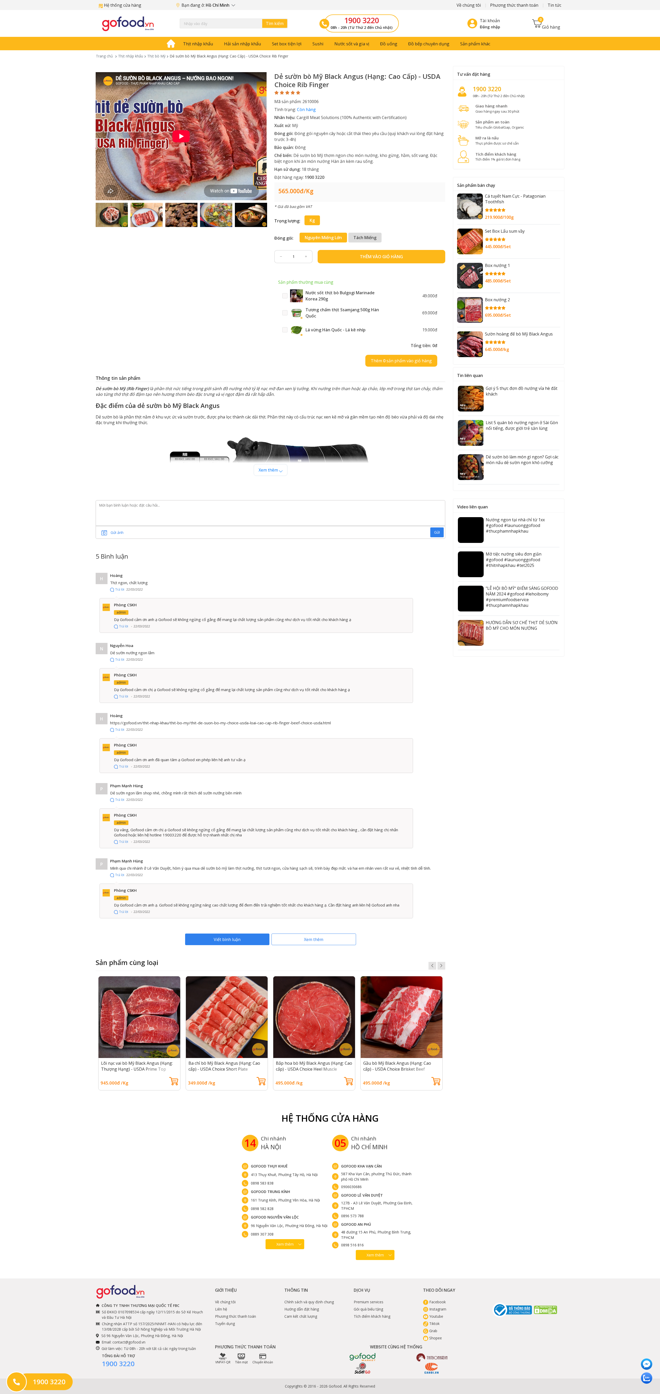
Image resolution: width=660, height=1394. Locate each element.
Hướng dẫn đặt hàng (301, 1309)
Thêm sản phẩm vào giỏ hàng (401, 361)
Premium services (368, 1301)
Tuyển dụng (225, 1323)
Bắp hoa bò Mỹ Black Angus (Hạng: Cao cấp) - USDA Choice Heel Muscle (314, 1066)
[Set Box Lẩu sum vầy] (470, 241)
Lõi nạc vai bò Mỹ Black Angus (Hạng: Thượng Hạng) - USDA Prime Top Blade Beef (137, 1069)
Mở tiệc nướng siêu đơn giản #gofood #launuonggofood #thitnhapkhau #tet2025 (513, 559)
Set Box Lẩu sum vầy (505, 231)
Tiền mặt (241, 1362)
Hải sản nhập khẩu (242, 44)
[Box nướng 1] (470, 276)
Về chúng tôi (469, 5)
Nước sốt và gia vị (351, 44)
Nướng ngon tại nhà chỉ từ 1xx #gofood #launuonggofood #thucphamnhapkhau (515, 525)
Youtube (435, 1316)
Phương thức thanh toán (514, 5)
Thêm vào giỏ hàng (381, 256)
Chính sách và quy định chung (309, 1301)
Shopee (435, 1338)
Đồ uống (388, 44)
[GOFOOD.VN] (128, 23)
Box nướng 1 (497, 265)
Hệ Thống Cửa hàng (330, 1118)
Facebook (437, 1301)
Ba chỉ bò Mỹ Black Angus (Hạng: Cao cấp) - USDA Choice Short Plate (224, 1066)
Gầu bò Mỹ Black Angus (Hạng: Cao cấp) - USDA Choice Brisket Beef (397, 1066)
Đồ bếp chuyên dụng (428, 44)
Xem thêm (313, 939)
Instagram (437, 1309)
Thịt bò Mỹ (156, 56)
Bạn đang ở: (206, 5)
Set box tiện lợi (287, 44)
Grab (432, 1330)
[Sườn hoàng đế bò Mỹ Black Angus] (470, 344)
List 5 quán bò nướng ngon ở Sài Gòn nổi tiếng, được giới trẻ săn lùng (522, 425)
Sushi (318, 44)
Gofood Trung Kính (270, 1191)
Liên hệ (221, 1309)
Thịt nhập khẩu (198, 44)
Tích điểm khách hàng (372, 1316)
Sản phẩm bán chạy (476, 185)
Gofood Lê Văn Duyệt (362, 1195)
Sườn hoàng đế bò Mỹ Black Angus (519, 334)
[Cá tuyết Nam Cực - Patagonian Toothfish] (470, 206)
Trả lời (119, 589)
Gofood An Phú (356, 1224)
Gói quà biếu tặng (368, 1309)
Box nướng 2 (497, 300)
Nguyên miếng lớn (323, 237)
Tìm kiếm (275, 23)
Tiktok (434, 1323)
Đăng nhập (490, 26)
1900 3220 (361, 20)
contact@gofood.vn (128, 1342)
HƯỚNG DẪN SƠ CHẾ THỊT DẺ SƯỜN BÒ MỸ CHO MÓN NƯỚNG (522, 625)
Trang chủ (104, 56)
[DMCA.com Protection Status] (546, 1310)
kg (312, 220)
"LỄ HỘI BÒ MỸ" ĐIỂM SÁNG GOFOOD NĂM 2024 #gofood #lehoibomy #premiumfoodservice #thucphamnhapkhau (522, 596)
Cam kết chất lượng (300, 1316)
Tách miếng (364, 237)
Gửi (437, 532)
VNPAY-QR (222, 1362)
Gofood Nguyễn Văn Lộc (275, 1217)
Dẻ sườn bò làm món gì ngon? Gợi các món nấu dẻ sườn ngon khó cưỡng (522, 459)
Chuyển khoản (262, 1362)
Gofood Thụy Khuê (269, 1166)
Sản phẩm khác (475, 44)
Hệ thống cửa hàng (122, 5)
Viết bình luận (227, 939)
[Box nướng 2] (470, 310)
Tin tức (554, 5)
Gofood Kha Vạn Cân (361, 1166)
